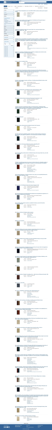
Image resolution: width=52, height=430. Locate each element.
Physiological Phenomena (30, 410)
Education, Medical (29, 312)
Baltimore (28, 25)
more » (5, 24)
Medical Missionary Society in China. (31, 67)
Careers (39, 427)
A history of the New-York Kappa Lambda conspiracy (24, 212)
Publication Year (6, 39)
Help (42, 4)
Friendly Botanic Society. (30, 403)
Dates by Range (6, 35)
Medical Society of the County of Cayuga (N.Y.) (33, 190)
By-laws (17, 265)
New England (28, 402)
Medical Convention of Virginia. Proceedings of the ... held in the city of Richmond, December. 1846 (32, 274)
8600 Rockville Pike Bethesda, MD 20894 (17, 426)
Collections (5, 14)
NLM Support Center (40, 425)
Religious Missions (29, 65)
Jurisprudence (29, 111)
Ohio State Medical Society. (30, 243)
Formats (5, 10)
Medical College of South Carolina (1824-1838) (33, 297)
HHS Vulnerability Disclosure (30, 427)
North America (29, 199)
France (28, 46)
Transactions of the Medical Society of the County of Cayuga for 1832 (27, 185)
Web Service (46, 4)
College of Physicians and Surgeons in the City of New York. (34, 371)
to (6, 46)
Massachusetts (29, 85)
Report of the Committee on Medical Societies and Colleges (26, 415)
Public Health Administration (30, 120)
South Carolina (29, 295)
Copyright (5, 33)
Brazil (28, 47)
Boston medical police (19, 116)
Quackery (28, 179)
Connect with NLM (6, 425)
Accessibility (39, 426)
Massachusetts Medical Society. (31, 86)
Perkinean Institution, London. (30, 182)
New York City (29, 34)
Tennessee (28, 130)
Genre (5, 31)
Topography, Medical (29, 45)
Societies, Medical (29, 24)
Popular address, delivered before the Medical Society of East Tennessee (28, 125)
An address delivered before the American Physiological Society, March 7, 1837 (29, 98)
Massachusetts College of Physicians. (32, 140)
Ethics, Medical (29, 128)
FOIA (27, 426)
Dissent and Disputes (30, 215)
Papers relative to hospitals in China (22, 61)
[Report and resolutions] (20, 220)
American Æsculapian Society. (31, 331)
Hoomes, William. (29, 16)
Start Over (5, 6)
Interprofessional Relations (30, 233)
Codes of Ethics (29, 148)
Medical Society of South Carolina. (31, 296)
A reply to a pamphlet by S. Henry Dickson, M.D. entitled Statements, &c (27, 290)
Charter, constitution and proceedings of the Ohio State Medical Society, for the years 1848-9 (31, 238)
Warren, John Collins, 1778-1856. (31, 361)
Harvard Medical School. (30, 170)
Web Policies (28, 425)
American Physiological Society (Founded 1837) (33, 103)
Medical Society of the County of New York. (32, 75)
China (27, 66)
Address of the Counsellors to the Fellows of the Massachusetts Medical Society (29, 300)
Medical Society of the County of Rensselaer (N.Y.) (33, 94)
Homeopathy (28, 198)
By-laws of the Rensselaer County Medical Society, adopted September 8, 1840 (28, 89)
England (28, 180)
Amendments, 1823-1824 (20, 282)
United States (29, 149)
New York (28, 113)
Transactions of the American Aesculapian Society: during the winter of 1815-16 (29, 327)
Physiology (28, 101)
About (39, 4)
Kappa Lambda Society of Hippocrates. (32, 382)
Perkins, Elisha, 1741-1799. (30, 181)
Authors (5, 26)
